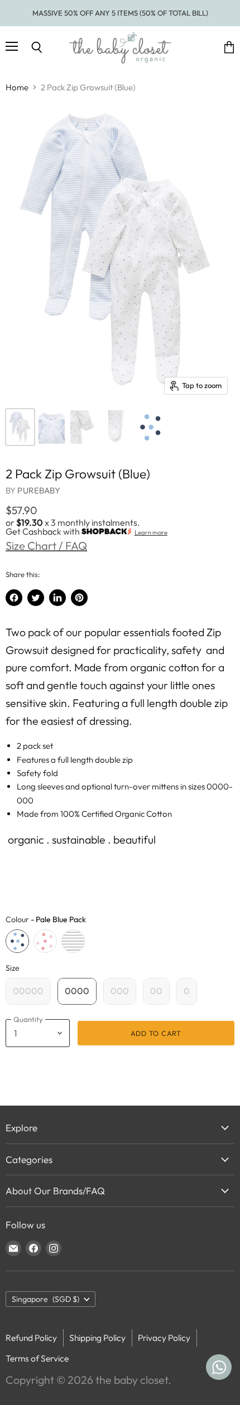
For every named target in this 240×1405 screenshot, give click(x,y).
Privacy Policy (164, 1337)
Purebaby (38, 490)
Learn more (151, 532)
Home (17, 87)
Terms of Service (37, 1358)
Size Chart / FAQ (46, 546)
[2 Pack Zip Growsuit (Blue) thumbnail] (20, 427)
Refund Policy (31, 1337)
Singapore (45, 1299)
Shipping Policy (97, 1337)
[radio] (17, 941)
